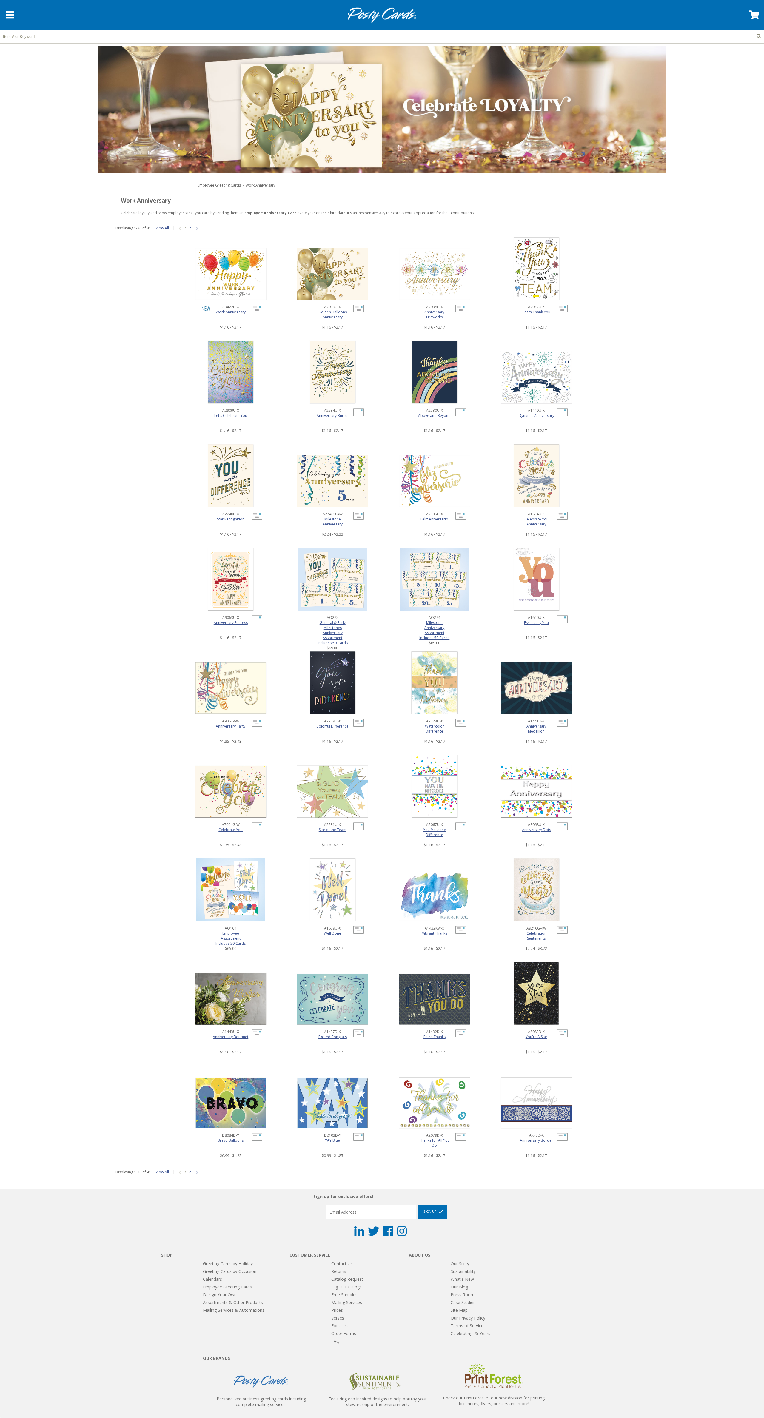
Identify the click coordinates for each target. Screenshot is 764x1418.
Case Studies (463, 1302)
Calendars (212, 1279)
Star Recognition (230, 519)
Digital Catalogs (346, 1287)
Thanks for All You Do (434, 1143)
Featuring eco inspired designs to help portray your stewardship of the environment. (378, 1401)
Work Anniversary (231, 312)
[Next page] (197, 228)
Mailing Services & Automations (233, 1310)
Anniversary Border (536, 1140)
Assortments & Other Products (233, 1302)
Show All (162, 228)
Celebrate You (230, 829)
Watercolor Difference (434, 729)
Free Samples (344, 1294)
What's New (462, 1279)
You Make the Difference (434, 832)
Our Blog (459, 1287)
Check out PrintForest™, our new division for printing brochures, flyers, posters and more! (494, 1400)
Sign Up (430, 1211)
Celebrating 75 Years (470, 1333)
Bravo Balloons (231, 1140)
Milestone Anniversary (333, 522)
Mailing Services (346, 1302)
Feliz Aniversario (434, 519)
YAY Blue (332, 1140)
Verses (337, 1318)
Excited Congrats (332, 1036)
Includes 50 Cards (333, 642)
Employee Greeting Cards (219, 185)
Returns (338, 1271)
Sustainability (463, 1271)
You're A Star (536, 1036)
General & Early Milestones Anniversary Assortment (333, 630)
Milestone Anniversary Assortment (434, 627)
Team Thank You (536, 312)
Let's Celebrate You (230, 415)
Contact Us (342, 1263)
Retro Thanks (434, 1036)
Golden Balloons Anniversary (332, 314)
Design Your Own (220, 1294)
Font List (339, 1325)
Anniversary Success (231, 622)
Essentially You (536, 622)
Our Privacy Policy (468, 1318)
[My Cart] (753, 16)
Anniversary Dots (536, 829)
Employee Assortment (231, 936)
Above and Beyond (434, 415)
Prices (337, 1310)
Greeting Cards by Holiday (228, 1263)
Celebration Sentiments (536, 936)
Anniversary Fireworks (434, 314)
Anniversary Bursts (332, 415)
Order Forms (343, 1333)
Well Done (332, 933)
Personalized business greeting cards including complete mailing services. (261, 1401)
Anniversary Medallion (536, 729)
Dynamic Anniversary (536, 415)
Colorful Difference (332, 726)
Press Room (463, 1294)
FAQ (335, 1341)
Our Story (460, 1263)
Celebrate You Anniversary (536, 522)
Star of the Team (332, 829)
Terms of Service (467, 1325)
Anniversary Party (230, 726)
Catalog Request (347, 1279)
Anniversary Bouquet (230, 1036)
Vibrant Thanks (434, 933)
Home (382, 15)
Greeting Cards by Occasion (229, 1271)
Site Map (459, 1310)
